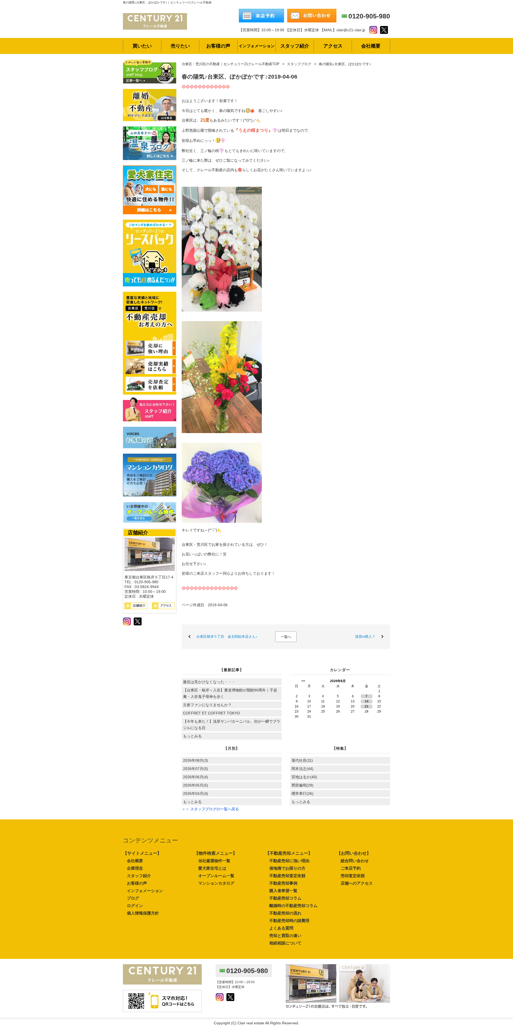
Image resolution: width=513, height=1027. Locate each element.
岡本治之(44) (302, 769)
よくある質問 (281, 928)
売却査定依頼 (353, 875)
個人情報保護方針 (143, 913)
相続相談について (285, 943)
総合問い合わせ (355, 860)
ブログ (133, 898)
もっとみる (192, 736)
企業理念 (135, 868)
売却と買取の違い (285, 935)
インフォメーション (145, 890)
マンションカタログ (216, 883)
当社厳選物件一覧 (214, 860)
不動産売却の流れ (285, 913)
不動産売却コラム (285, 898)
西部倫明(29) (302, 785)
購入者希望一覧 (283, 890)
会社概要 (135, 860)
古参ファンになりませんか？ (207, 705)
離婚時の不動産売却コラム (293, 905)
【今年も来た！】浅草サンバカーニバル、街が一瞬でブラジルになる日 (231, 724)
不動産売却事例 (283, 883)
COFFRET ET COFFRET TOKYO (211, 713)
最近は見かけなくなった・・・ (209, 682)
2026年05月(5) (195, 785)
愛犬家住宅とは (212, 868)
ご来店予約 (351, 868)
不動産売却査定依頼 (287, 875)
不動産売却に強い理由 (289, 860)
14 (366, 701)
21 (366, 706)
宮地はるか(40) (304, 777)
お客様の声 (137, 883)
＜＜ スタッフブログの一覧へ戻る (210, 809)
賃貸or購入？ (365, 637)
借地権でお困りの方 (287, 868)
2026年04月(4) (195, 793)
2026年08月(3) (195, 760)
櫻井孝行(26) (302, 793)
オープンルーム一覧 (216, 875)
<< (303, 681)
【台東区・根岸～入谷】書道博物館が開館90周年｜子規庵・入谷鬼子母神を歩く (230, 693)
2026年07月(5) (195, 769)
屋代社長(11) (302, 760)
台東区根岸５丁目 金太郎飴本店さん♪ (226, 637)
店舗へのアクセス (357, 883)
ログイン (135, 905)
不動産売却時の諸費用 (289, 920)
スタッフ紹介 (139, 875)
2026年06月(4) (195, 777)
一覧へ (286, 637)
